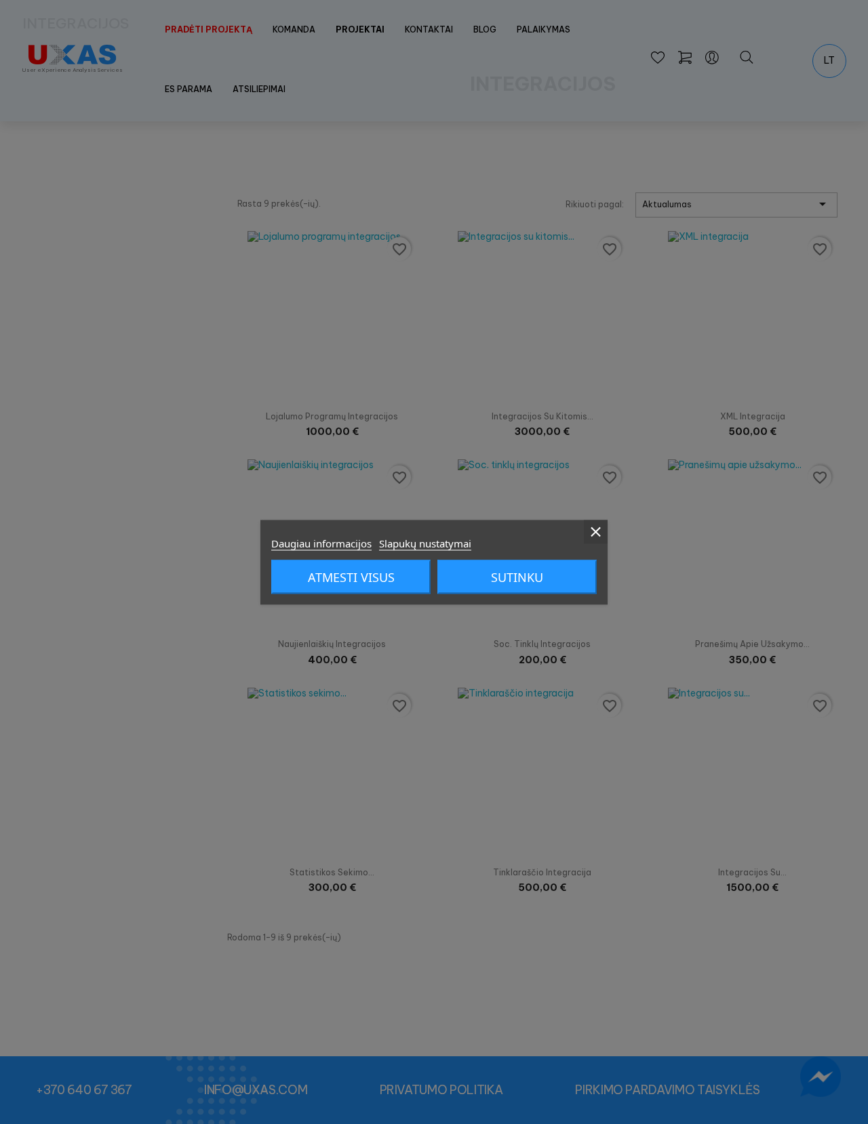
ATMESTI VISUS (351, 576)
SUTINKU (517, 576)
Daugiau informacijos (321, 542)
